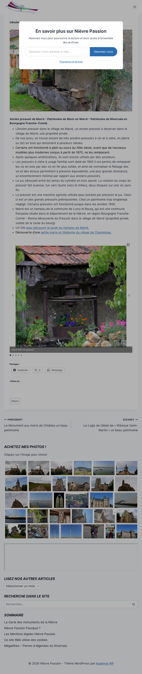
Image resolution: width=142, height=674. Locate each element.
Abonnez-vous (103, 51)
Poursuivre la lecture (71, 61)
